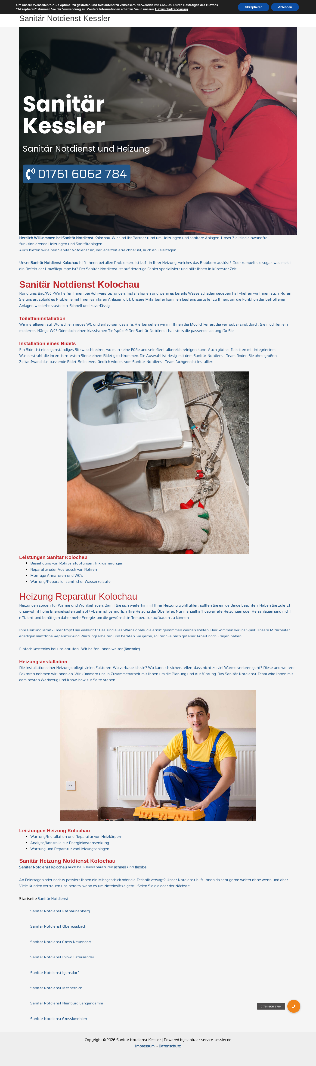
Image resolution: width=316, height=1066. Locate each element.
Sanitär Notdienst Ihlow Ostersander (62, 957)
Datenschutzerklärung (171, 9)
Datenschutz (170, 1046)
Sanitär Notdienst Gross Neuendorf (61, 942)
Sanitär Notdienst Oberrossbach (58, 926)
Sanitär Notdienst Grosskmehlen (58, 1019)
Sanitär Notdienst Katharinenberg (60, 911)
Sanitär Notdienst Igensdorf (54, 973)
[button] (293, 1006)
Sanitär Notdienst (52, 898)
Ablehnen (285, 7)
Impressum (145, 1046)
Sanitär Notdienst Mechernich (56, 988)
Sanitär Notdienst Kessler (64, 18)
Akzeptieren (253, 7)
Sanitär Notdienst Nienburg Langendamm (66, 1003)
